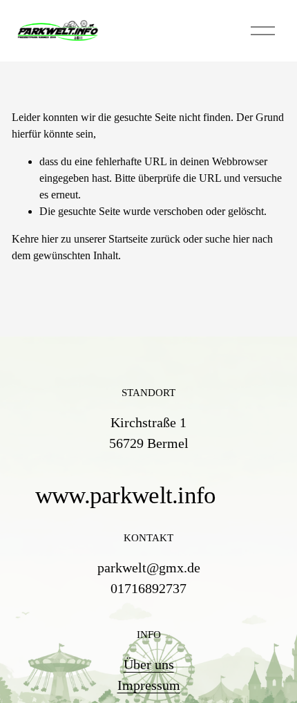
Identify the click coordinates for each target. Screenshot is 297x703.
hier (49, 239)
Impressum (148, 685)
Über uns (149, 664)
